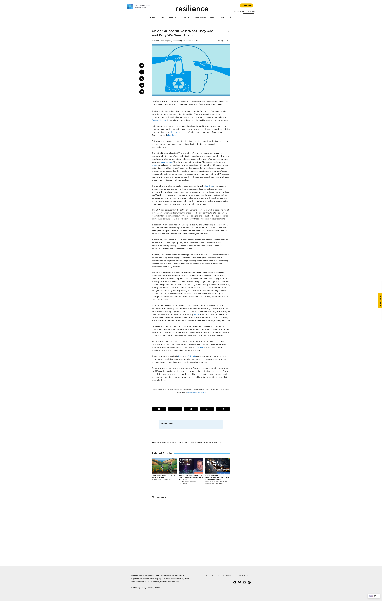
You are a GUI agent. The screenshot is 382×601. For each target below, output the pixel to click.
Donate (230, 576)
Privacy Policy (154, 587)
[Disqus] (191, 526)
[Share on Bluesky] (159, 409)
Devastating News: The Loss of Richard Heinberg (163, 476)
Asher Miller (157, 479)
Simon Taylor (159, 41)
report (197, 314)
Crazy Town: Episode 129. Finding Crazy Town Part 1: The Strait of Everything (217, 477)
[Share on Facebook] (175, 409)
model (154, 165)
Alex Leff (212, 483)
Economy (173, 17)
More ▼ (223, 17)
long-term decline (179, 132)
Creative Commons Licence (196, 392)
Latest (153, 17)
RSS (249, 576)
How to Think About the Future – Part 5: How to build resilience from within (191, 477)
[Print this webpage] (223, 409)
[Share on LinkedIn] (207, 409)
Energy (162, 17)
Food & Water (200, 17)
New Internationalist (191, 41)
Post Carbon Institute (248, 13)
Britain (193, 356)
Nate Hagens (185, 481)
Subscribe (240, 576)
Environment (186, 17)
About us (208, 576)
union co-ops (166, 162)
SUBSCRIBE (246, 5)
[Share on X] (191, 409)
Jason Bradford (220, 481)
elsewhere (171, 135)
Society (213, 17)
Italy (180, 356)
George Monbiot (159, 120)
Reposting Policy (138, 587)
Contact (219, 576)
